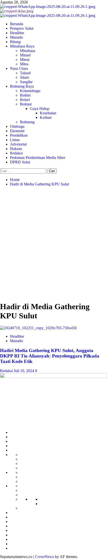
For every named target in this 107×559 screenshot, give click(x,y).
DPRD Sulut (20, 162)
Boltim (25, 95)
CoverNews (44, 557)
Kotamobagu (30, 91)
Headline (17, 33)
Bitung (15, 42)
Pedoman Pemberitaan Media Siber (37, 157)
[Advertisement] (53, 243)
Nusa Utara (19, 68)
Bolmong (27, 122)
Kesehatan (48, 113)
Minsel (25, 55)
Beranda (16, 24)
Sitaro (24, 77)
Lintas (15, 140)
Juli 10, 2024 (24, 371)
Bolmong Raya (22, 86)
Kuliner (46, 117)
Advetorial (18, 144)
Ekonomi (17, 131)
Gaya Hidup (39, 108)
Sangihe (26, 82)
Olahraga (17, 126)
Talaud (25, 73)
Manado (16, 37)
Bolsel (25, 100)
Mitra (24, 64)
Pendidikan (19, 135)
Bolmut (26, 104)
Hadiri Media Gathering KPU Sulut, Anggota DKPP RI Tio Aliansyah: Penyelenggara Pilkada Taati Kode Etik (49, 356)
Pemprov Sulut (21, 28)
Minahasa (27, 51)
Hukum (16, 149)
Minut (24, 59)
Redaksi (16, 153)
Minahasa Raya (22, 46)
